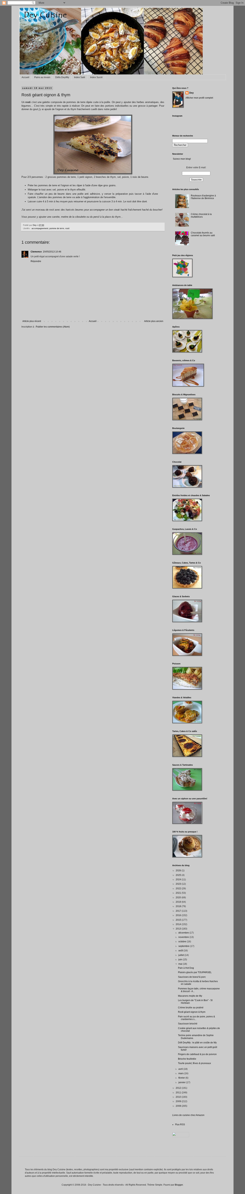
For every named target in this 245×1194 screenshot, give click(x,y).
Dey (191, 92)
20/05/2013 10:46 (52, 251)
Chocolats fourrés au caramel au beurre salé (203, 234)
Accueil (25, 77)
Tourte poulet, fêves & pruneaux (194, 1063)
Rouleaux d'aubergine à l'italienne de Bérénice (203, 197)
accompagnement (40, 228)
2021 (179, 893)
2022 (179, 888)
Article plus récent (31, 321)
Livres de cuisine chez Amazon (188, 1115)
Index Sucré (96, 77)
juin (180, 959)
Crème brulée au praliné (190, 1007)
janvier (182, 1082)
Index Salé (79, 77)
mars (181, 1073)
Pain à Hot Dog (186, 968)
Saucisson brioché (187, 1023)
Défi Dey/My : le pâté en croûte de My (197, 1042)
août (181, 950)
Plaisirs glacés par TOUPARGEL (195, 972)
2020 (179, 897)
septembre (184, 946)
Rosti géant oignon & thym (191, 1012)
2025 (179, 875)
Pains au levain (42, 77)
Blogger (179, 1184)
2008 (179, 1106)
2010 (179, 1097)
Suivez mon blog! (182, 159)
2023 (179, 884)
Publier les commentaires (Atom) (53, 326)
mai (180, 964)
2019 (179, 902)
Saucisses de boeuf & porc (192, 977)
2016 (179, 915)
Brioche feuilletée (187, 1059)
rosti (67, 228)
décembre (183, 932)
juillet (181, 955)
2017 (179, 911)
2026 (179, 870)
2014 (179, 924)
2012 (179, 1088)
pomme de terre (56, 228)
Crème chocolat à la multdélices (201, 215)
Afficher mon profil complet (199, 97)
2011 (179, 1092)
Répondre (36, 261)
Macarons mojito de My (190, 996)
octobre (182, 941)
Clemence (36, 251)
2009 (179, 1101)
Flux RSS (180, 1124)
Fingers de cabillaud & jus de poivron (197, 1054)
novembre (183, 937)
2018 (179, 906)
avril (180, 1069)
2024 (179, 879)
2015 (179, 920)
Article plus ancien (153, 321)
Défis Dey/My (62, 77)
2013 (179, 928)
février (181, 1077)
